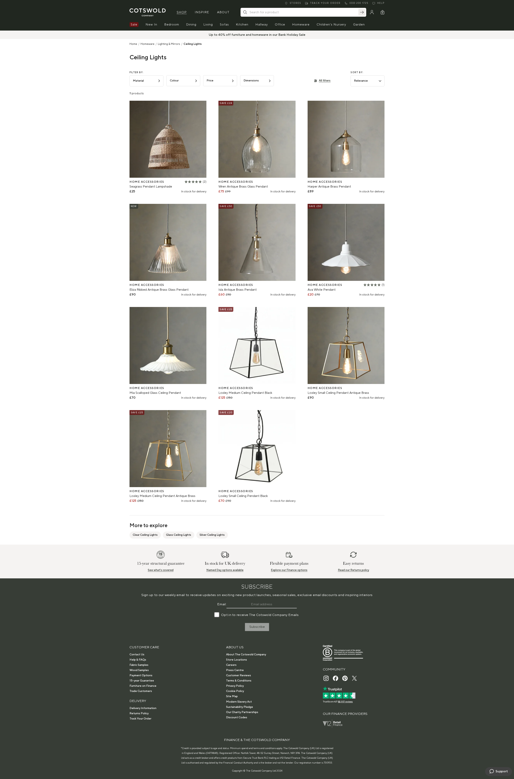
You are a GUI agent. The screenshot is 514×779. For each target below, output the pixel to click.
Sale (134, 25)
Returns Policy (139, 713)
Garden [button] (359, 25)
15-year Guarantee (142, 680)
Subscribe (257, 627)
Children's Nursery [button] (331, 25)
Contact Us (137, 654)
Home (133, 44)
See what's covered (160, 570)
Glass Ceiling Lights (178, 535)
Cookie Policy (235, 691)
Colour (174, 80)
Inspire (202, 12)
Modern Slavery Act (239, 701)
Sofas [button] (224, 25)
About (223, 12)
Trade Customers (141, 691)
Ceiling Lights (193, 44)
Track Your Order (140, 718)
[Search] (361, 12)
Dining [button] (191, 25)
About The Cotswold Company (246, 654)
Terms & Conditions (238, 680)
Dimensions (251, 80)
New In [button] (151, 25)
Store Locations (236, 659)
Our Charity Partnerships (242, 712)
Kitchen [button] (242, 25)
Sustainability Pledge (239, 707)
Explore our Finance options (289, 570)
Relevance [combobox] (361, 81)
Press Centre (235, 670)
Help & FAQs (138, 659)
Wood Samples (139, 670)
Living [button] (208, 25)
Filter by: (137, 72)
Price (210, 80)
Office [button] (280, 25)
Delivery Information (143, 708)
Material (138, 81)
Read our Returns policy (353, 570)
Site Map (232, 696)
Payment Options (141, 675)
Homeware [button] (301, 25)
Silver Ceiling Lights (212, 535)
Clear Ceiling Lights (145, 535)
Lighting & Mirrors (169, 44)
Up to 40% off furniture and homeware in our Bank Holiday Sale (257, 35)
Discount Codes (236, 717)
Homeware (147, 44)
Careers (231, 665)
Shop (182, 12)
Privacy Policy (235, 686)
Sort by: (357, 72)
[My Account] (371, 12)
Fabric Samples (139, 665)
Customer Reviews (238, 675)
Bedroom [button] (171, 25)
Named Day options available (225, 570)
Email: (221, 604)
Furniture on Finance (143, 686)
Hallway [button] (261, 25)
